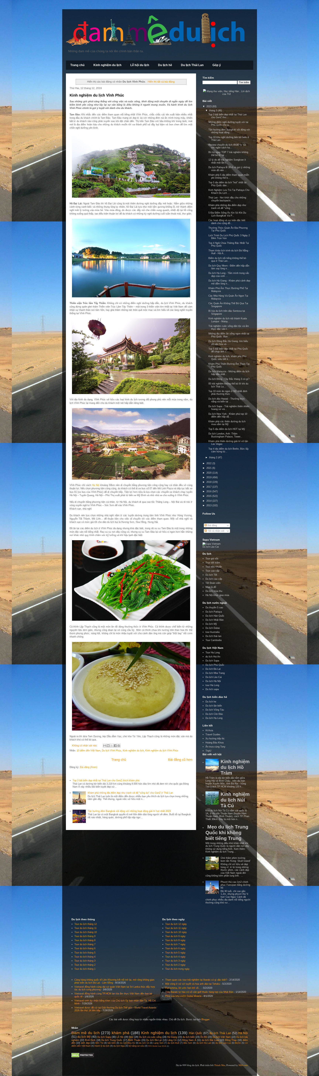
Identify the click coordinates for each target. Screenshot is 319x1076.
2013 (209, 505)
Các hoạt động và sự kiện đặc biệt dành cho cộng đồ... (226, 222)
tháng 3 (213, 110)
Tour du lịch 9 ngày (175, 936)
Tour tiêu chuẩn (213, 566)
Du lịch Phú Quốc (214, 665)
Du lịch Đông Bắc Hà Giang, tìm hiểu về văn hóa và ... (228, 343)
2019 (209, 477)
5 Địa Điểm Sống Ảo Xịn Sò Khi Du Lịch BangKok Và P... (227, 214)
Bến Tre (99, 1043)
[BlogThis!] (108, 745)
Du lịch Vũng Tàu (214, 709)
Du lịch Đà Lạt (154, 1040)
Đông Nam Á (189, 1040)
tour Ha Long (212, 685)
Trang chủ (77, 65)
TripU (208, 750)
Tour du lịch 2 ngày (175, 964)
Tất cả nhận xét (215, 531)
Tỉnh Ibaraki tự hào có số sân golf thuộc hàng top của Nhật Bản (199, 992)
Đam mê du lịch (85, 1033)
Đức (131, 1037)
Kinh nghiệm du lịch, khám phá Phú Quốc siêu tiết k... (227, 358)
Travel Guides (212, 734)
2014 (209, 500)
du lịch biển (189, 1037)
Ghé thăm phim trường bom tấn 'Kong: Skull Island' (235, 859)
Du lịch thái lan (213, 636)
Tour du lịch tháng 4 (84, 956)
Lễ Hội (119, 1037)
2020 (209, 472)
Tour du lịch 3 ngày (175, 960)
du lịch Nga (119, 1046)
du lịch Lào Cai (223, 1043)
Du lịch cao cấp (213, 578)
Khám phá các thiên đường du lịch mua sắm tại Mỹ (227, 423)
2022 (209, 463)
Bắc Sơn (187, 1043)
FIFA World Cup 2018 (157, 1046)
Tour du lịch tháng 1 (84, 968)
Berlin (238, 1043)
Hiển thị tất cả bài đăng (161, 81)
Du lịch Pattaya (213, 611)
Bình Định (90, 1040)
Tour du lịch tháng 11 (85, 928)
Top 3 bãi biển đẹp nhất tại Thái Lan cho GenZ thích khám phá (106, 780)
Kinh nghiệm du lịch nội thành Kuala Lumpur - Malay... (227, 320)
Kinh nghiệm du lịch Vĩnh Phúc (97, 95)
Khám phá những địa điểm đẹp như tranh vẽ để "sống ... (227, 206)
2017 (209, 486)
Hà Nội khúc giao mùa (217, 595)
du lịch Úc (144, 1043)
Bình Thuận (134, 1040)
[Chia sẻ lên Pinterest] (119, 745)
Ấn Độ (203, 1037)
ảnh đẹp (85, 1042)
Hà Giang (172, 1037)
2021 (209, 468)
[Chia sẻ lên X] (112, 745)
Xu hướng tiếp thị (214, 738)
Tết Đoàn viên (212, 583)
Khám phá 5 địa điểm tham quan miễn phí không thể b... (228, 176)
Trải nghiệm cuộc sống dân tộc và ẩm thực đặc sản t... (228, 327)
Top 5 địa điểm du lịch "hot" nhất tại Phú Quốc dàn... (227, 184)
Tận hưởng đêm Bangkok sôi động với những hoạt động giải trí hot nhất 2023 (129, 811)
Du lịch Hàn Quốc (214, 615)
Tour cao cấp (212, 570)
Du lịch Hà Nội (213, 681)
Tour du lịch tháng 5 (84, 952)
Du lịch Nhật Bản (214, 619)
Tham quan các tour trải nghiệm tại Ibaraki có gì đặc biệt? (196, 979)
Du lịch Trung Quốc (111, 1040)
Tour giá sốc (212, 558)
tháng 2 (213, 457)
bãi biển (112, 1043)
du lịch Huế (173, 1043)
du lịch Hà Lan (203, 1043)
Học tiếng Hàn (231, 91)
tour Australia (212, 632)
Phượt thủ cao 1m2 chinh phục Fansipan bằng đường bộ (235, 885)
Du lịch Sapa (212, 660)
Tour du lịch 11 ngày (176, 928)
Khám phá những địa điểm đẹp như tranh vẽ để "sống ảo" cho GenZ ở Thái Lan (130, 792)
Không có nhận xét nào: (85, 745)
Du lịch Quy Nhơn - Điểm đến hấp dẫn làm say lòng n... (228, 267)
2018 (209, 482)
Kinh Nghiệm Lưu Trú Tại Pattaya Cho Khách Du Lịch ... (228, 191)
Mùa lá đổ (210, 587)
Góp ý (216, 65)
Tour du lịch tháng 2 (84, 964)
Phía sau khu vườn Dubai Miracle (183, 996)
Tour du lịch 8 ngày (175, 940)
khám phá (120, 1033)
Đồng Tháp (231, 1040)
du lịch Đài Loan (210, 1040)
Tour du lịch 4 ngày (175, 956)
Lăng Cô (171, 1040)
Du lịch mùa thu (213, 591)
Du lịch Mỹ (211, 624)
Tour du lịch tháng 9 (84, 936)
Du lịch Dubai (212, 628)
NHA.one (243, 1065)
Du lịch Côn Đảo (214, 714)
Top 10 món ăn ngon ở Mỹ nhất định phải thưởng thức (227, 393)
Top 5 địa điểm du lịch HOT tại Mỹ (226, 429)
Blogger (205, 1019)
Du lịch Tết (211, 574)
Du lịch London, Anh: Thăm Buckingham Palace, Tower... (225, 435)
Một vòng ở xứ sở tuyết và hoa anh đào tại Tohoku (192, 983)
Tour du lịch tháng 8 (84, 940)
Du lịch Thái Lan (192, 65)
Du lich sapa (212, 689)
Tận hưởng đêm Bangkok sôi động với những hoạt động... (229, 131)
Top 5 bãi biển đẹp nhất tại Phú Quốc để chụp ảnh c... (228, 350)
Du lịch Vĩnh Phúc (111, 750)
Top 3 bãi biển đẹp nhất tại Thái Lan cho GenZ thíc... (227, 116)
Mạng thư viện (214, 91)
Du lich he (210, 701)
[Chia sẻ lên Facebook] (115, 745)
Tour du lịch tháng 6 (84, 948)
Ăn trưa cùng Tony (215, 746)
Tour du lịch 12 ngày (176, 924)
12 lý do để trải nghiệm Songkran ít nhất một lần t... (227, 161)
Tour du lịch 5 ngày (175, 952)
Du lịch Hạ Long (213, 718)
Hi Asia (209, 730)
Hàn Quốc (195, 1033)
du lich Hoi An (212, 656)
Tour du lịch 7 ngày (175, 944)
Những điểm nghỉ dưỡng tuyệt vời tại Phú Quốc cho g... (228, 123)
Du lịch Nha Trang (215, 673)
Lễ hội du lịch (139, 65)
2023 (209, 106)
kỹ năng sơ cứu (136, 1046)
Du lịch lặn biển (213, 705)
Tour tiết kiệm (212, 562)
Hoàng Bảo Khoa (214, 742)
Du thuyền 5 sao (214, 607)
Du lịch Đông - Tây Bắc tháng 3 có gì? (228, 379)
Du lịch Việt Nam (221, 1037)
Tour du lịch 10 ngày (176, 932)
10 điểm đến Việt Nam (88, 750)
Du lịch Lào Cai (213, 677)
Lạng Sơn (158, 1043)
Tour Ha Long (212, 652)
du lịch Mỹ (84, 1036)
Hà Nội (95, 485)
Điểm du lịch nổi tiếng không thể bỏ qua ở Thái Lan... (227, 259)
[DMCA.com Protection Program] (82, 1056)
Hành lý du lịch (102, 1046)
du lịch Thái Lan (220, 1033)
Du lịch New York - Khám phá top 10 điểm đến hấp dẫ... (227, 415)
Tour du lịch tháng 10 (85, 932)
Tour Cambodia (213, 640)
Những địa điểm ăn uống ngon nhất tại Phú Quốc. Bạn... (228, 335)
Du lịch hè (165, 65)
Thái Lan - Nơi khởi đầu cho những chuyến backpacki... (227, 199)
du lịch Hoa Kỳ (127, 1043)
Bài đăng (212, 525)
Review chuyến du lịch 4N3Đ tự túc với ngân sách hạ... (227, 146)
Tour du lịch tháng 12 (85, 924)
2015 (209, 496)
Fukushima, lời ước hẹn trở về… (183, 987)
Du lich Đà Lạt (213, 669)
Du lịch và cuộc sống (150, 1037)
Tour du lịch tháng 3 (84, 960)
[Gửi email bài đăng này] (105, 745)
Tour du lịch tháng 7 (84, 944)
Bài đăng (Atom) (88, 767)
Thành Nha (219, 1065)
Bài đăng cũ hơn (180, 760)
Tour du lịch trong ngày (177, 968)
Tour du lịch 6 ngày (175, 948)
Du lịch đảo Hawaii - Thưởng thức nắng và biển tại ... (226, 400)
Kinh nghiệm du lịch (107, 65)
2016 (209, 491)
